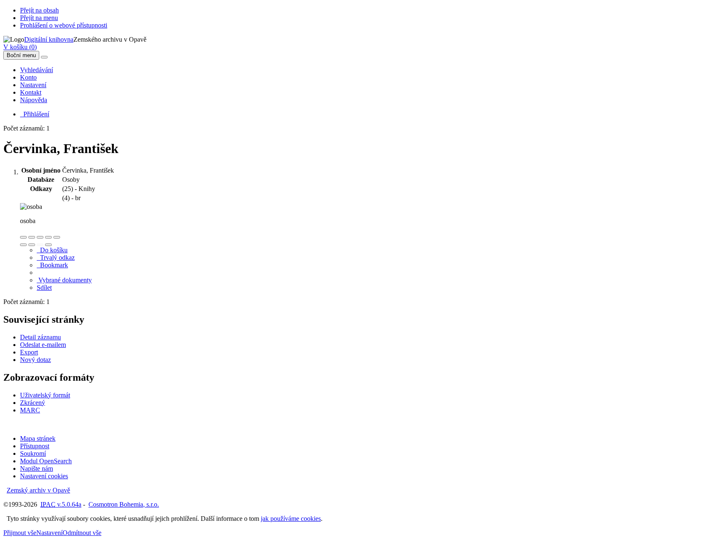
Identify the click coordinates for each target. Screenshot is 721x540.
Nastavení (33, 84)
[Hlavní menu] (44, 57)
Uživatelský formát (45, 395)
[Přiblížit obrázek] (23, 237)
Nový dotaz (35, 359)
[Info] (56, 237)
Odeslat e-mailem (43, 344)
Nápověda (33, 99)
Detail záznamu (40, 337)
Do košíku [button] (52, 250)
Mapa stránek (37, 438)
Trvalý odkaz (56, 257)
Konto (28, 77)
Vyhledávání (36, 69)
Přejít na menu (39, 17)
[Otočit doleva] (23, 245)
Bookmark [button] (52, 265)
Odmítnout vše (82, 532)
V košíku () (20, 46)
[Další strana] (48, 245)
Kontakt (30, 92)
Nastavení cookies (44, 476)
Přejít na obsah (39, 10)
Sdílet (44, 287)
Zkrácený (32, 402)
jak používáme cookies (291, 518)
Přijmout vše (19, 532)
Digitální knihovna (48, 39)
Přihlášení (34, 114)
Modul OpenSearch (46, 461)
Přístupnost (34, 446)
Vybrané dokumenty (64, 280)
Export (29, 352)
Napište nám (36, 468)
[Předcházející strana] (40, 245)
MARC (30, 410)
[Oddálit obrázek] (31, 237)
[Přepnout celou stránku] (48, 237)
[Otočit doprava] (31, 245)
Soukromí (33, 453)
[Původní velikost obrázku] (40, 237)
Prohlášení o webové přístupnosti (63, 25)
